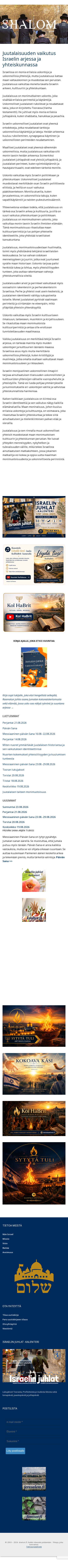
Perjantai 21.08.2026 (15, 722)
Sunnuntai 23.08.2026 (15, 807)
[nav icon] (63, 24)
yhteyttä (12, 1324)
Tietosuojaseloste (34, 1546)
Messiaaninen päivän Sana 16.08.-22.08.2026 (29, 734)
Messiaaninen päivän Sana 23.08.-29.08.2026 (29, 764)
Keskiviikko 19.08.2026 (16, 786)
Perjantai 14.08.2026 (15, 739)
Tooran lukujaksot (13, 769)
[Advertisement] (34, 961)
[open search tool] (58, 24)
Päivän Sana (10, 728)
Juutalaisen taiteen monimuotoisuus (24, 792)
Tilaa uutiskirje (11, 1315)
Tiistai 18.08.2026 (13, 781)
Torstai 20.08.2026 (13, 775)
